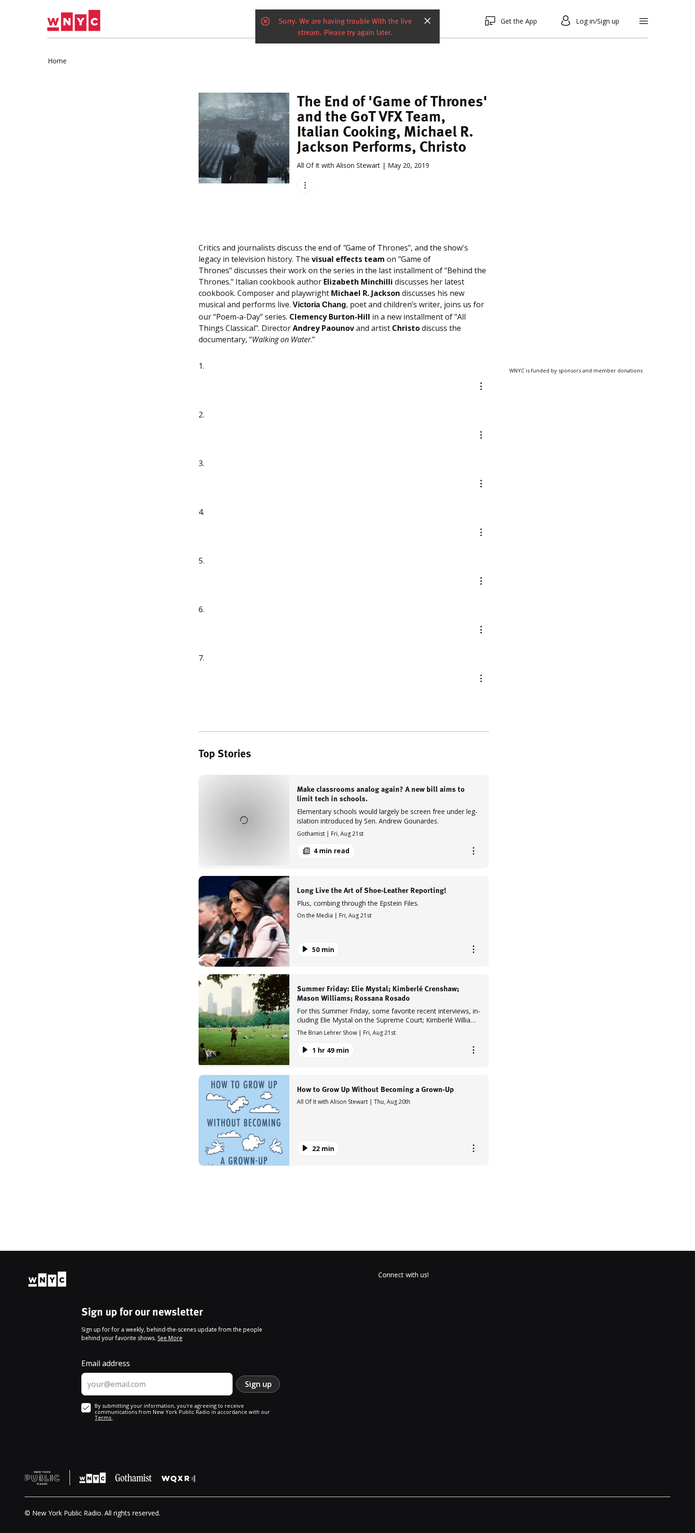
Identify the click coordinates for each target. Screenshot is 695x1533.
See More (169, 1338)
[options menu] (305, 185)
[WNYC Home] (73, 21)
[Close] (427, 20)
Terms (104, 1417)
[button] (344, 821)
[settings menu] (644, 21)
